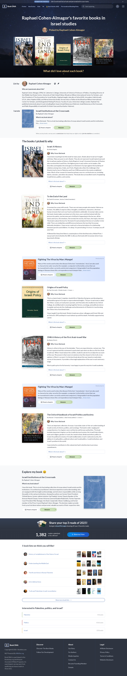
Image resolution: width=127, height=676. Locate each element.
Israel (26, 630)
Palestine (27, 615)
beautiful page (61, 526)
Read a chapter (46, 127)
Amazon (61, 127)
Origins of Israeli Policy (57, 287)
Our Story (71, 648)
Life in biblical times (35, 582)
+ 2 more (79, 417)
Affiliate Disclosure (106, 648)
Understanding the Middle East (39, 563)
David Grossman (54, 199)
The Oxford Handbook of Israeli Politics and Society (70, 414)
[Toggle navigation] (123, 6)
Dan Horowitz (53, 290)
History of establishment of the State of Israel (44, 554)
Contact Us (72, 660)
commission (60, 133)
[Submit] (83, 6)
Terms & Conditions (106, 656)
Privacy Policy (104, 652)
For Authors (72, 652)
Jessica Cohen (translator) (67, 199)
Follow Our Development (45, 652)
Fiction (24, 6)
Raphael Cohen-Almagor (72, 30)
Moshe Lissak (62, 290)
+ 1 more (69, 290)
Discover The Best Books (45, 648)
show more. (44, 123)
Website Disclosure (106, 660)
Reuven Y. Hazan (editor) (56, 417)
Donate (70, 667)
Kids (38, 6)
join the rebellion (87, 133)
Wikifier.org (20, 653)
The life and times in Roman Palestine (41, 573)
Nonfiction (31, 6)
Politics (26, 623)
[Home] (10, 6)
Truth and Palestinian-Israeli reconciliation (42, 591)
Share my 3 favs (79, 534)
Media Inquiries (73, 656)
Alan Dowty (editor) (70, 417)
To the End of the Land (57, 196)
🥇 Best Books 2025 (52, 6)
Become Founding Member (77, 664)
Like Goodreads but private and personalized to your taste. (70, 1)
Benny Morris (53, 340)
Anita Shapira (53, 149)
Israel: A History (54, 146)
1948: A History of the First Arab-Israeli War (66, 337)
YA (43, 6)
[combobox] (97, 6)
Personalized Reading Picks (70, 6)
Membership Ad (100, 258)
